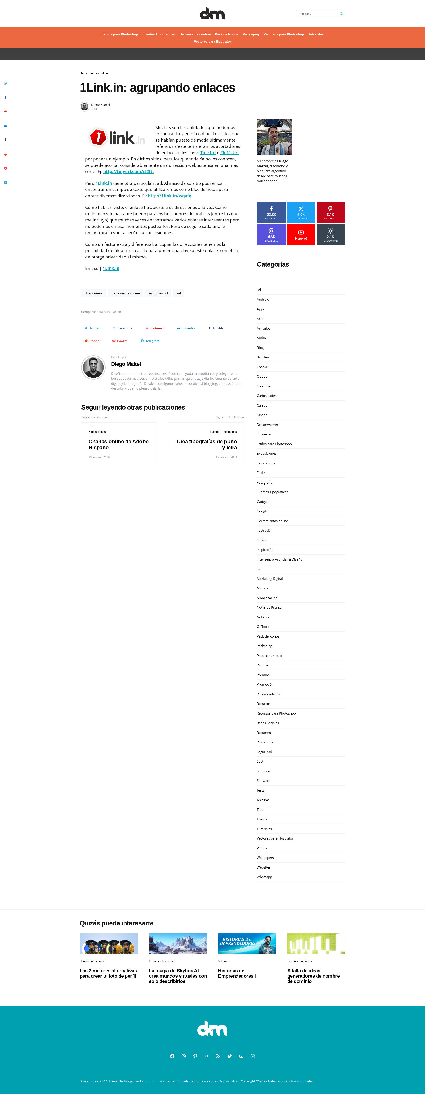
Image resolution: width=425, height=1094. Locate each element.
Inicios (262, 540)
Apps (261, 309)
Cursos (262, 405)
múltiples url (158, 293)
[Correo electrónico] (241, 1056)
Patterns (263, 665)
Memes (262, 588)
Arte (260, 318)
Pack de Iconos (226, 34)
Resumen (264, 732)
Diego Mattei (100, 104)
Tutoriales (316, 34)
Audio (261, 338)
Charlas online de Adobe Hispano (119, 444)
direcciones (93, 293)
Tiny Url (208, 153)
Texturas (263, 800)
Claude (262, 376)
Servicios (263, 771)
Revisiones (265, 742)
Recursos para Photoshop (283, 34)
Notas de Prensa (269, 607)
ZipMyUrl (229, 153)
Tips (260, 809)
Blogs (261, 347)
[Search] (341, 13)
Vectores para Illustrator (212, 41)
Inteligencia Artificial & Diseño (279, 559)
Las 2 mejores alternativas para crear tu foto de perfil (108, 973)
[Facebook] (172, 1056)
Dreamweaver (267, 424)
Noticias (263, 617)
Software (263, 780)
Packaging (251, 34)
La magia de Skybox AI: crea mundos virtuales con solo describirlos (178, 976)
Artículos (263, 328)
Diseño (262, 415)
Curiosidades (266, 395)
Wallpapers (265, 857)
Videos (262, 848)
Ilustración (265, 530)
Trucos (262, 819)
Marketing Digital (270, 578)
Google (262, 511)
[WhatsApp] (252, 1056)
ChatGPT (263, 367)
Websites (263, 867)
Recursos (263, 703)
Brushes (263, 357)
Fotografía (264, 482)
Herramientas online (195, 34)
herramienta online (126, 293)
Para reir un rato (269, 655)
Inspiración (265, 549)
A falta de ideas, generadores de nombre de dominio (313, 976)
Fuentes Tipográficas (158, 34)
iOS (259, 569)
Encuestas (264, 434)
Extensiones (266, 463)
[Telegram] (206, 1056)
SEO (260, 761)
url (179, 293)
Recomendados (268, 694)
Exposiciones (97, 431)
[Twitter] (229, 1056)
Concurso (264, 386)
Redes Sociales (268, 723)
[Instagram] (183, 1056)
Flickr (261, 472)
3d (259, 290)
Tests (260, 790)
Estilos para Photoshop (120, 34)
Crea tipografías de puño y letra (207, 444)
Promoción (265, 684)
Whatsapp (264, 877)
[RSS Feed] (218, 1056)
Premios (263, 675)
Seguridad (264, 752)
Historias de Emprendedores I (237, 973)
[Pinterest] (195, 1056)
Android (263, 299)
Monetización (267, 598)
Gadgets (263, 501)
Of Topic (263, 626)
